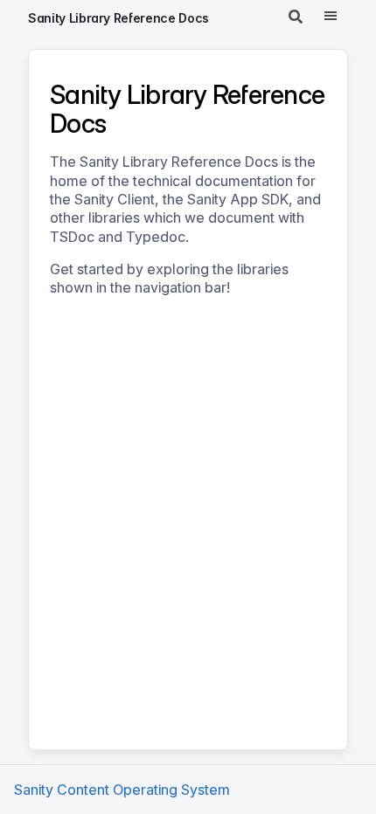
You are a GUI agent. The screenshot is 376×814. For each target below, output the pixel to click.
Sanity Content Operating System (122, 789)
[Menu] (330, 17)
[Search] (295, 17)
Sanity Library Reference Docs (118, 17)
